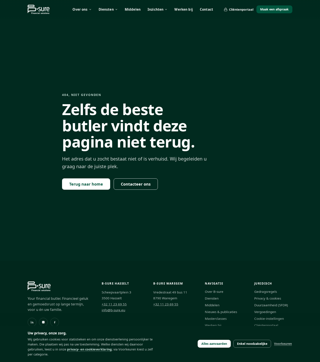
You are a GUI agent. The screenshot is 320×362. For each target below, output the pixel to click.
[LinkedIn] (32, 322)
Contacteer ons (136, 184)
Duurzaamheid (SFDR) (271, 305)
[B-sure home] (38, 9)
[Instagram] (43, 322)
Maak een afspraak (274, 9)
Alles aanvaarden (214, 344)
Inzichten (155, 9)
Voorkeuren (283, 344)
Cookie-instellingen (269, 318)
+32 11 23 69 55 (114, 304)
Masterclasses (216, 318)
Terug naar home (86, 184)
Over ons (80, 9)
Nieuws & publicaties (221, 312)
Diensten (106, 9)
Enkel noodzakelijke (252, 344)
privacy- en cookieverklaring (89, 349)
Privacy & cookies (267, 298)
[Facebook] (54, 322)
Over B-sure (214, 291)
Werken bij (183, 9)
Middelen (133, 9)
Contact (206, 9)
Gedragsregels (265, 291)
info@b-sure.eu (113, 310)
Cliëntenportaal (241, 9)
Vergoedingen (265, 312)
